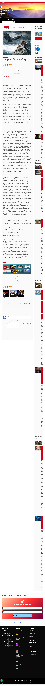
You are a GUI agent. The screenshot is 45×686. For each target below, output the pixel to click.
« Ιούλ (3, 650)
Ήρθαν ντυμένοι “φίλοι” (26, 19)
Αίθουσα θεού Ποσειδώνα (38, 39)
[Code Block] (19, 320)
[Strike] (13, 320)
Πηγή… (4, 262)
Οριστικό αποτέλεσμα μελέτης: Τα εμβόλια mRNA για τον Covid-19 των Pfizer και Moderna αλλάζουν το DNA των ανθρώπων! (42, 556)
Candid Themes (34, 682)
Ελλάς (7, 19)
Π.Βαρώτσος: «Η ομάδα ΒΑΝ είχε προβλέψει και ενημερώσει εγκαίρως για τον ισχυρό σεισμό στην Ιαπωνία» (42, 407)
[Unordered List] (16, 320)
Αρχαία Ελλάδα (5, 57)
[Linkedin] (7, 65)
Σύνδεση (29, 313)
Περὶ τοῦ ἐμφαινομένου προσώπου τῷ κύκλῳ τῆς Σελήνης (25, 303)
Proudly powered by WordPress (13, 682)
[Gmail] (9, 65)
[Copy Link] (1, 14)
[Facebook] (3, 65)
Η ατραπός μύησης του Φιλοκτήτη (42, 147)
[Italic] (10, 320)
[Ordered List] (14, 320)
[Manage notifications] (2, 683)
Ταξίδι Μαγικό (36, 19)
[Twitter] (5, 65)
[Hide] (0, 15)
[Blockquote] (17, 320)
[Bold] (8, 320)
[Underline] (11, 320)
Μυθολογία (38, 57)
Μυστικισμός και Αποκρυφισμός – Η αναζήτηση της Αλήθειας (42, 201)
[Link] (20, 320)
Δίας (7, 76)
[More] (11, 65)
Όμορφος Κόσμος (15, 19)
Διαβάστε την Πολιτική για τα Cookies (32, 635)
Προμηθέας (10, 76)
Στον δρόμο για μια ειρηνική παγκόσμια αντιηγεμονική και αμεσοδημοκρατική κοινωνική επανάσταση (42, 340)
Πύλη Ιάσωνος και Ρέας (8, 10)
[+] (23, 320)
